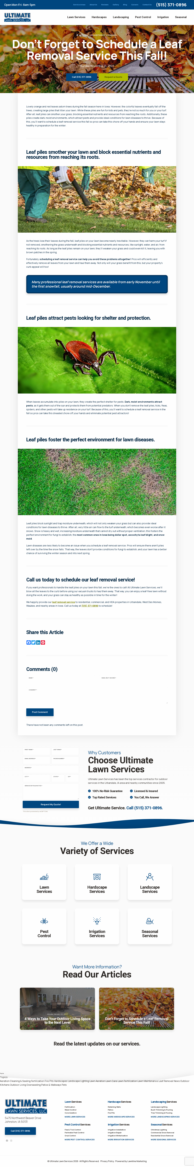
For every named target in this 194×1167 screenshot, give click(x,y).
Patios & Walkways (51, 1084)
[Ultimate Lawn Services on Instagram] (11, 1141)
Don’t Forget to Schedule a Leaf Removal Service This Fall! (136, 1009)
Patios (110, 1110)
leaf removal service (63, 602)
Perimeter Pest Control (74, 1132)
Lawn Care (83, 35)
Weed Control (70, 1110)
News (177, 1081)
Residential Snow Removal (162, 1135)
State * (56, 776)
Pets (64, 1084)
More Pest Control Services (80, 1140)
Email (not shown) (109, 678)
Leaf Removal (111, 35)
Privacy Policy (107, 1161)
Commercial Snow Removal (162, 1132)
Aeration (4, 1081)
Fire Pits (49, 1081)
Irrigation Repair (115, 1132)
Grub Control (70, 1135)
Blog (125, 4)
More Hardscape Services (121, 1117)
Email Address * (30, 758)
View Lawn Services (44, 882)
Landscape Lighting (78, 1081)
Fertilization (37, 1081)
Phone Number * (59, 758)
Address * (28, 767)
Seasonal (181, 17)
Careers (134, 4)
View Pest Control (44, 926)
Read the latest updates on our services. (97, 1044)
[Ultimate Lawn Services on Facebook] (7, 1141)
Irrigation (163, 17)
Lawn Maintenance (97, 35)
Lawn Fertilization (127, 1081)
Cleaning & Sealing (20, 1081)
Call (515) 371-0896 (81, 77)
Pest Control (143, 17)
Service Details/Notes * (33, 786)
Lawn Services (76, 17)
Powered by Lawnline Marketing (131, 1161)
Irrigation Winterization (118, 1135)
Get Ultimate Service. (125, 808)
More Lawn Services (75, 1117)
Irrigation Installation (117, 1130)
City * (27, 776)
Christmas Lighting (159, 1130)
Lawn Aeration (97, 1081)
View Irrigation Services (97, 926)
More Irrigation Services (121, 1140)
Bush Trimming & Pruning (162, 1110)
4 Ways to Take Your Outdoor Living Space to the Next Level (57, 1009)
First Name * (29, 749)
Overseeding (34, 1084)
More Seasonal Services (163, 1140)
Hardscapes (99, 17)
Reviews (104, 4)
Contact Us (147, 4)
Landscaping (121, 17)
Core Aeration (71, 1113)
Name (31, 678)
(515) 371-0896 (171, 5)
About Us (93, 4)
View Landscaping (150, 882)
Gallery (116, 4)
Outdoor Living (18, 1084)
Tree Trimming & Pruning (161, 1113)
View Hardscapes (97, 882)
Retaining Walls (114, 1107)
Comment (33, 690)
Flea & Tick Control (73, 1130)
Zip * (69, 776)
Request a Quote (113, 77)
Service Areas (79, 4)
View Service (150, 926)
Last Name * (57, 749)
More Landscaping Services (165, 1117)
